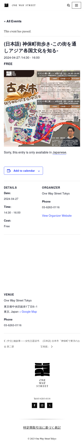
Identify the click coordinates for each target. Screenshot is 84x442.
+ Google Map (28, 311)
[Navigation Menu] (76, 5)
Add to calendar (24, 171)
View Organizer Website (57, 215)
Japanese (59, 152)
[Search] (68, 5)
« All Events (12, 21)
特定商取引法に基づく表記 (42, 427)
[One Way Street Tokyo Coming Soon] (20, 5)
